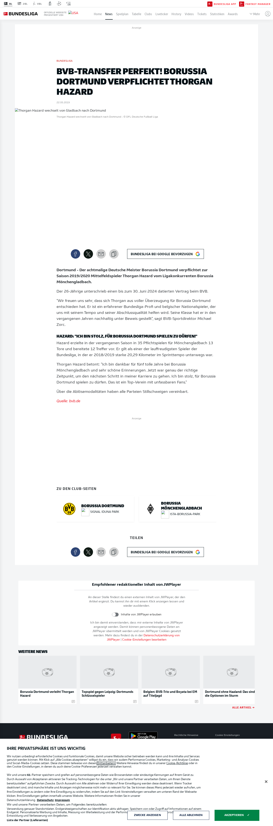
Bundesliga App (225, 4)
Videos (189, 13)
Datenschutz (45, 800)
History (176, 13)
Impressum (62, 800)
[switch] (115, 614)
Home (98, 13)
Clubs (148, 13)
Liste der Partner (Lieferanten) (27, 820)
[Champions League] (59, 3)
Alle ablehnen (191, 815)
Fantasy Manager (257, 4)
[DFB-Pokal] (50, 3)
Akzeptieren (234, 815)
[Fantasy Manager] (241, 3)
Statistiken (217, 13)
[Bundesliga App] (209, 3)
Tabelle (136, 13)
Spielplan (122, 13)
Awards (233, 13)
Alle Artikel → (243, 707)
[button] (266, 14)
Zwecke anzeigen (147, 815)
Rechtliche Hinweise (186, 735)
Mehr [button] (256, 13)
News (109, 13)
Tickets (202, 13)
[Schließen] (266, 781)
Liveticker (161, 13)
